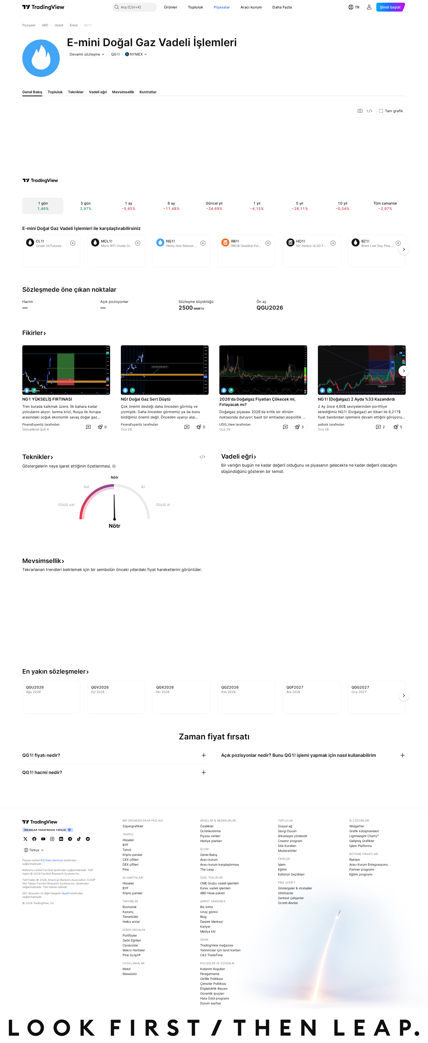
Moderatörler (287, 851)
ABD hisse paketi (212, 893)
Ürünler (170, 7)
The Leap (207, 869)
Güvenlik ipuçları (212, 993)
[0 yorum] (88, 426)
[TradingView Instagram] (52, 839)
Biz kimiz (206, 907)
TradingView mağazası (216, 945)
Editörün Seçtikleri (291, 874)
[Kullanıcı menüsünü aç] (369, 7)
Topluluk (195, 7)
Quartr (66, 893)
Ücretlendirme (210, 831)
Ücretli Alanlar (288, 903)
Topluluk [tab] (55, 92)
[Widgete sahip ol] (369, 111)
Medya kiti (207, 931)
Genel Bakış (208, 855)
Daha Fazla (282, 7)
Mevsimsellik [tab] (123, 92)
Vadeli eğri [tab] (98, 92)
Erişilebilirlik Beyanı (213, 988)
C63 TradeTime (211, 955)
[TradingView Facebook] (34, 839)
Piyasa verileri (210, 836)
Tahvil (127, 850)
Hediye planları (211, 841)
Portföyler (130, 935)
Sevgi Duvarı (287, 831)
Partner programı (361, 869)
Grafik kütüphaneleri (364, 831)
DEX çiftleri (130, 864)
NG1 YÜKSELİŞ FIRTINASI (47, 399)
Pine (126, 869)
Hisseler (128, 840)
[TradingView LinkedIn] (61, 839)
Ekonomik (130, 907)
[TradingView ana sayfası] (43, 7)
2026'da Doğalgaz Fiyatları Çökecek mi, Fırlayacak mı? (257, 402)
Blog (203, 917)
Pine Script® (131, 955)
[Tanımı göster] (36, 302)
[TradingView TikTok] (79, 839)
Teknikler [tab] (76, 92)
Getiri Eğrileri (132, 940)
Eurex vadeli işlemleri (215, 888)
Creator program (290, 841)
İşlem (282, 864)
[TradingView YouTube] (43, 839)
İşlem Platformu (360, 846)
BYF (125, 845)
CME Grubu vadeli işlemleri (219, 883)
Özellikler (207, 826)
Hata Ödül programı (214, 998)
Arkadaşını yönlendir (292, 836)
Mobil (126, 969)
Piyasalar (222, 7)
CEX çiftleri (130, 859)
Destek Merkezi (211, 921)
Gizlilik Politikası (211, 979)
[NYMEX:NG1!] (26, 390)
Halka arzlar (131, 921)
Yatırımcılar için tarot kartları (220, 950)
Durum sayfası (210, 1003)
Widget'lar (356, 826)
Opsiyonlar (130, 945)
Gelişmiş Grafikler (361, 841)
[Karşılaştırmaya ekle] (72, 243)
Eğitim (282, 869)
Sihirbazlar (285, 893)
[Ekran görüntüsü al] (360, 111)
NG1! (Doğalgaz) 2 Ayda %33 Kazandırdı (356, 399)
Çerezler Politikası (213, 983)
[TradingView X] (25, 839)
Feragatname (209, 974)
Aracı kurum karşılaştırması (219, 864)
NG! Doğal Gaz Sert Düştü (146, 399)
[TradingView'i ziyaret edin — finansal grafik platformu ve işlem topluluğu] (40, 180)
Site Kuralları (287, 846)
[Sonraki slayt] (404, 371)
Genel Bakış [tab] (32, 92)
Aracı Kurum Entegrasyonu (368, 864)
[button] (181, 7)
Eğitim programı (360, 874)
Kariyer (205, 926)
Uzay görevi (209, 912)
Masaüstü (130, 974)
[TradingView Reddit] (88, 839)
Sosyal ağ (285, 826)
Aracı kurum (251, 7)
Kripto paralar (132, 855)
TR (357, 7)
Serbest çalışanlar (291, 898)
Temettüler (130, 917)
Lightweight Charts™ (364, 836)
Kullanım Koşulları (212, 969)
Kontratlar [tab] (148, 92)
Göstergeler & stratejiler (295, 888)
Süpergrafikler (133, 826)
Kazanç (128, 912)
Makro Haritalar (134, 950)
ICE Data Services (52, 860)
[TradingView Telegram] (70, 839)
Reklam (354, 859)
